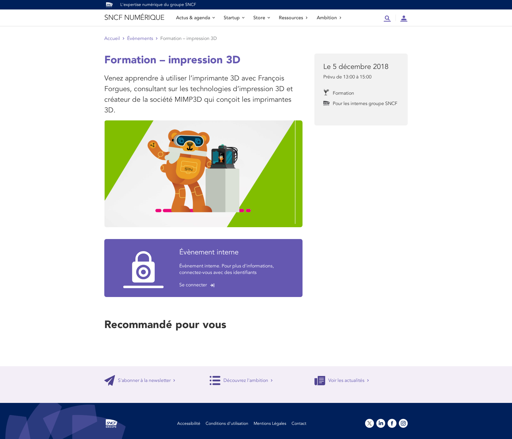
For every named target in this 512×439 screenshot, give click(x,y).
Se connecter (193, 285)
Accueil (112, 38)
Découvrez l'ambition (245, 380)
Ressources (291, 18)
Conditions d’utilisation (227, 423)
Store (259, 18)
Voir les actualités (346, 380)
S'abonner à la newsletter (144, 380)
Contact (299, 423)
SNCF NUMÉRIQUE (134, 17)
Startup (232, 18)
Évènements (140, 38)
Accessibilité (188, 423)
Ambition (327, 18)
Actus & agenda (193, 18)
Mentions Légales (270, 423)
